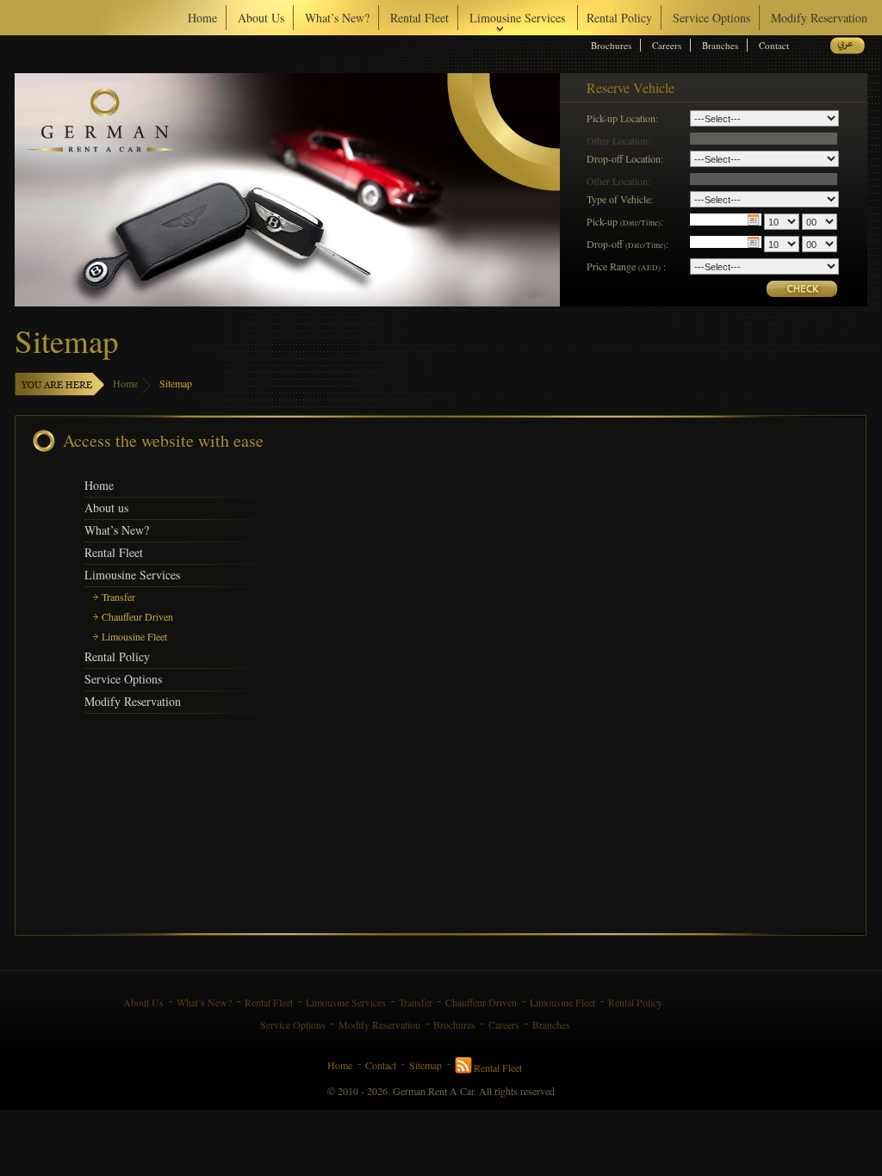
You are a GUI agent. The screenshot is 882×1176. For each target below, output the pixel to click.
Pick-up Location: (622, 117)
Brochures (611, 45)
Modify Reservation (819, 17)
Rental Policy (619, 17)
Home (202, 17)
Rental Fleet (419, 17)
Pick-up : (625, 221)
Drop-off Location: (625, 158)
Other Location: (618, 139)
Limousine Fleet (134, 636)
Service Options (711, 17)
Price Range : (626, 266)
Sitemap (175, 383)
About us (106, 507)
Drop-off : (627, 244)
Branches (720, 45)
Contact (774, 45)
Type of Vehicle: (620, 198)
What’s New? (337, 17)
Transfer (118, 596)
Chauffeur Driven (137, 616)
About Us (261, 17)
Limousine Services (132, 574)
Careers (666, 45)
